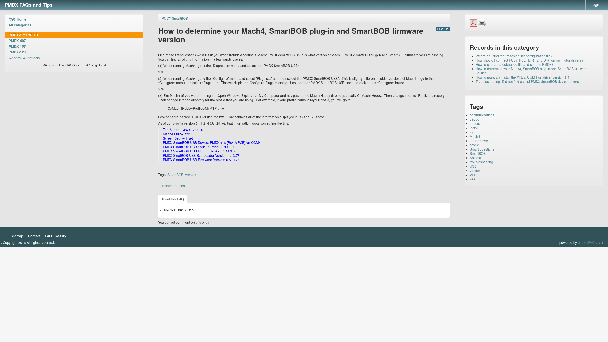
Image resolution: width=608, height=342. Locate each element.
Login (595, 4)
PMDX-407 (17, 40)
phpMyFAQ (586, 242)
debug (474, 119)
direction (476, 123)
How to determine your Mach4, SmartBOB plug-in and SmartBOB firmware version (532, 70)
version (190, 174)
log (472, 132)
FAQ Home (17, 19)
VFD (473, 174)
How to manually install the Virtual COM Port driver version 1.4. (523, 77)
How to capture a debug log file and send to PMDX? (514, 64)
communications (482, 115)
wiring (474, 179)
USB (473, 166)
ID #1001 (443, 29)
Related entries (173, 185)
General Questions (24, 57)
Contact (34, 235)
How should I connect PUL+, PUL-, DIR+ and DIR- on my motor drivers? (529, 60)
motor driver (479, 140)
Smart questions (482, 149)
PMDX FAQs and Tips (28, 4)
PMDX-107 (17, 46)
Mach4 (475, 136)
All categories (20, 25)
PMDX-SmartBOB (23, 35)
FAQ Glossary (55, 235)
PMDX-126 (17, 52)
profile (474, 144)
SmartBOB (175, 174)
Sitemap (17, 235)
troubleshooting (481, 162)
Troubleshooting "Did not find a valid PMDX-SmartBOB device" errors (527, 81)
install (474, 127)
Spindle (475, 157)
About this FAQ (172, 199)
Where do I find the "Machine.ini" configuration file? (514, 55)
